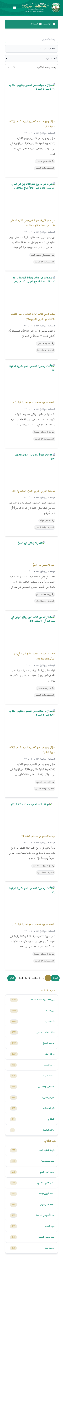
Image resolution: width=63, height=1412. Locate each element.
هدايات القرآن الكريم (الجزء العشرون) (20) (33, 491)
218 (13, 1204)
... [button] (37, 978)
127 (13, 1108)
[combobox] (55, 67)
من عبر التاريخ (48, 1043)
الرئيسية (47, 24)
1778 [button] (33, 978)
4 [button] (39, 978)
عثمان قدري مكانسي (45, 1183)
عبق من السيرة (48, 1097)
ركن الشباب (49, 1011)
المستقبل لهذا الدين (46, 1086)
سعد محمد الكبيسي (46, 1237)
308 (13, 1076)
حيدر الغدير (49, 1226)
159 (13, 1237)
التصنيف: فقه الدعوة (45, 350)
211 (13, 1097)
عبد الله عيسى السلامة (45, 1215)
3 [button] (41, 978)
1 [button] (48, 978)
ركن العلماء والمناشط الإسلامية (41, 1000)
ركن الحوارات (48, 1108)
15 (13, 1119)
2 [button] (43, 978)
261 (13, 1172)
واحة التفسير (48, 1065)
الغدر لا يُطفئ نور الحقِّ (44, 565)
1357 (14, 1043)
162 (13, 1226)
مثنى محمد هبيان (47, 1161)
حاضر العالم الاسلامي (45, 1032)
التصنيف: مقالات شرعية (44, 262)
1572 (14, 1032)
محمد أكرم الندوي (47, 1172)
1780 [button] (21, 978)
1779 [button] (27, 978)
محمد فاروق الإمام (46, 1194)
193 (13, 1215)
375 (13, 1150)
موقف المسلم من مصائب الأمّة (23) (38, 836)
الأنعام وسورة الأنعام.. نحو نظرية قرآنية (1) (33, 925)
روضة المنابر (49, 1054)
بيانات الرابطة (48, 1130)
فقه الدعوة (49, 1021)
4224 (14, 1011)
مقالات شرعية (48, 1076)
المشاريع (50, 1119)
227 (13, 1086)
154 (13, 1248)
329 (13, 1161)
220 (13, 1194)
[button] (55, 978)
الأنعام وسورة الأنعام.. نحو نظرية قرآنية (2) (33, 403)
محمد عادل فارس (47, 1204)
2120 (14, 1021)
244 (13, 1183)
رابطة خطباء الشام (46, 1150)
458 (13, 1065)
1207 (14, 1054)
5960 (14, 1000)
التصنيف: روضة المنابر (45, 601)
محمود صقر (49, 1248)
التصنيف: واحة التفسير (44, 168)
